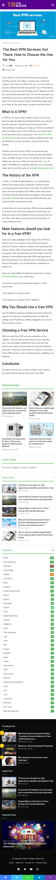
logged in (16, 467)
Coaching (8, 699)
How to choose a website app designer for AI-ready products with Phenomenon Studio (35, 535)
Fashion (7, 587)
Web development (11, 711)
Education (8, 603)
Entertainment (9, 562)
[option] (28, 835)
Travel (6, 607)
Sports (6, 599)
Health (6, 574)
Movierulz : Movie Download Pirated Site (35, 746)
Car (5, 690)
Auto (6, 641)
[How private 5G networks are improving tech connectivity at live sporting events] (14, 399)
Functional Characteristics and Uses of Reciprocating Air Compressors (40, 441)
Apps (6, 657)
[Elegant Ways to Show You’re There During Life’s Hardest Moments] (9, 512)
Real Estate (8, 665)
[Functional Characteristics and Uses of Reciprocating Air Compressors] (41, 430)
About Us (19, 863)
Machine (7, 703)
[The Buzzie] (17, 5)
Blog (5, 583)
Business (7, 566)
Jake (8, 66)
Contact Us (29, 863)
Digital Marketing (11, 616)
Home (7, 43)
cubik (44, 161)
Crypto (6, 649)
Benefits (7, 653)
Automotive (8, 674)
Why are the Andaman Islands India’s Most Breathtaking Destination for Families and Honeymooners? (34, 522)
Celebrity (7, 624)
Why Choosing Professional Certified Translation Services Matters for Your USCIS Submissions (34, 736)
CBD (5, 670)
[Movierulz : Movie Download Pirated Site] (9, 749)
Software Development (13, 682)
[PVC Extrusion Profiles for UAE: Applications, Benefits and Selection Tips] (9, 489)
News (6, 558)
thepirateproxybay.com (43, 168)
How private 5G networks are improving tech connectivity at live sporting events (14, 410)
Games (7, 620)
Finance (7, 678)
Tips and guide (10, 632)
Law (5, 636)
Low (5, 694)
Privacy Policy (41, 863)
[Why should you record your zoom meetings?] (9, 761)
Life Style (8, 578)
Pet (5, 645)
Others (6, 595)
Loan (6, 686)
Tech (6, 612)
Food (6, 628)
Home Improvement (12, 591)
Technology (15, 43)
